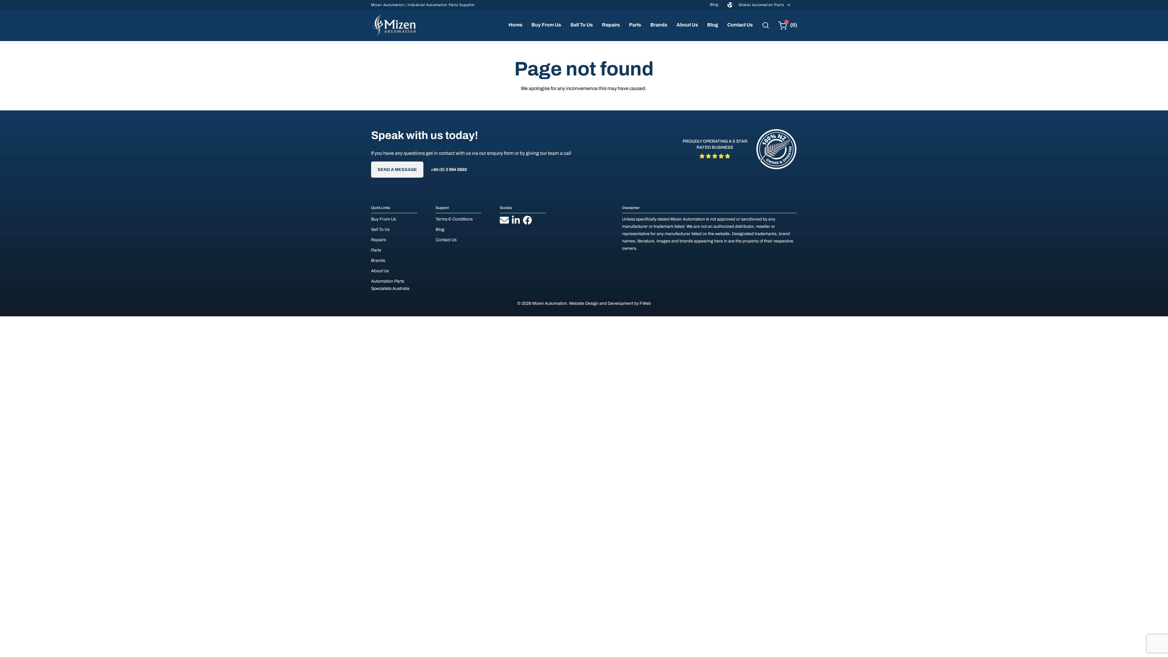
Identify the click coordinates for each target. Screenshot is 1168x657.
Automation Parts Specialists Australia (390, 285)
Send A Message (397, 169)
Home (515, 24)
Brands (658, 24)
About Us (687, 24)
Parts (635, 24)
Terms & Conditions (454, 219)
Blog (714, 4)
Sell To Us (581, 24)
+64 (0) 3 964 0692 (449, 169)
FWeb (645, 303)
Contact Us (740, 24)
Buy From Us (546, 24)
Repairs (611, 24)
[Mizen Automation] (393, 25)
